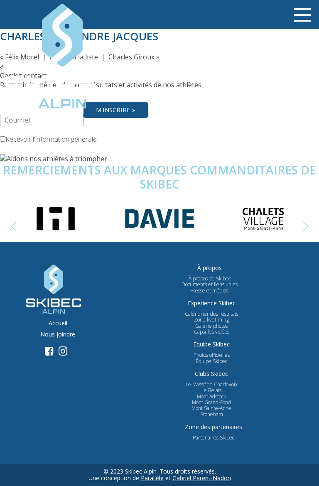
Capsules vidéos (211, 332)
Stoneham (211, 414)
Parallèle (152, 478)
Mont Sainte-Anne (211, 408)
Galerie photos (211, 326)
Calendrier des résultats (211, 314)
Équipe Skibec (211, 361)
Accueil (58, 323)
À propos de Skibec (210, 279)
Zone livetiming (211, 320)
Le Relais (211, 390)
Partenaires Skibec (213, 438)
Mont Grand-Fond (211, 402)
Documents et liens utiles (210, 284)
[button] (305, 226)
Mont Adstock (211, 397)
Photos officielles (212, 355)
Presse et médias (209, 291)
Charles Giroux (131, 56)
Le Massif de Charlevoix (212, 385)
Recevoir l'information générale (51, 139)
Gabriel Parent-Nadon (201, 478)
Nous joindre (57, 334)
